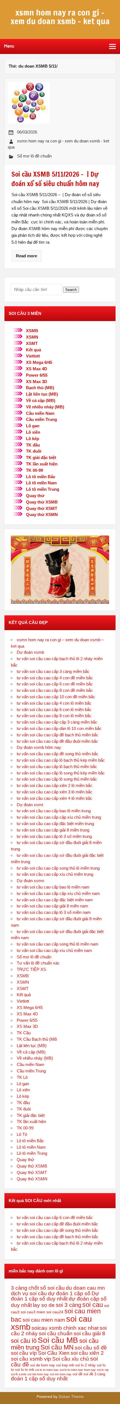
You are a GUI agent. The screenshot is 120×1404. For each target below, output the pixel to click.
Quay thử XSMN (42, 514)
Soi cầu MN (57, 1347)
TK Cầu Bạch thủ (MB (37, 1039)
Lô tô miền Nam (41, 482)
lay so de (44, 1305)
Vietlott (33, 356)
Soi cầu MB (58, 1340)
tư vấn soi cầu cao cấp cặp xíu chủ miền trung (59, 817)
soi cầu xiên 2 (87, 1353)
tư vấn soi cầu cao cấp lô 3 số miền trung (54, 836)
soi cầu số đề (91, 1348)
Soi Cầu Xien (53, 1353)
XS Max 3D (36, 381)
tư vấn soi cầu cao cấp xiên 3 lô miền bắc (54, 791)
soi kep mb (65, 1365)
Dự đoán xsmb (30, 652)
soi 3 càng (68, 1305)
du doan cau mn (85, 1288)
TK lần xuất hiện (41, 464)
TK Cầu (24, 1032)
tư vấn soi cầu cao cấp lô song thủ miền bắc (57, 779)
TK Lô (22, 1077)
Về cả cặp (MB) (40, 400)
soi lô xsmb (18, 1374)
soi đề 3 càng (94, 1374)
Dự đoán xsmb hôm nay (39, 747)
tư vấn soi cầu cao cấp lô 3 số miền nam (54, 912)
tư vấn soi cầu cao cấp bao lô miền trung (54, 810)
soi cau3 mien (33, 1312)
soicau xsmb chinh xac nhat (65, 1328)
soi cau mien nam (44, 1320)
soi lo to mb (24, 1370)
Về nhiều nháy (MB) (45, 406)
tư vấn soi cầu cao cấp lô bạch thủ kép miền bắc (61, 760)
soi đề (77, 1374)
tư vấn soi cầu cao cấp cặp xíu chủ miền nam (58, 893)
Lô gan (32, 425)
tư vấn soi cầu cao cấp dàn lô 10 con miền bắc (59, 728)
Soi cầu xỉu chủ (70, 1359)
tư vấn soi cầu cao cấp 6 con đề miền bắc (55, 684)
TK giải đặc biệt (41, 457)
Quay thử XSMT (41, 508)
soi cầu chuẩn (56, 1333)
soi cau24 (54, 1312)
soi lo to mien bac (47, 1369)
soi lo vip (103, 1369)
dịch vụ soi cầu (29, 1293)
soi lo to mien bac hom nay (78, 1369)
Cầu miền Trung (41, 419)
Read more (26, 255)
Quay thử (35, 495)
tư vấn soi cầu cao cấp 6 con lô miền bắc (54, 709)
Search (71, 290)
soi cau (92, 1304)
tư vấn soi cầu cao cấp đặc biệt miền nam (55, 899)
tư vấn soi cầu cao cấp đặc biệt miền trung (55, 823)
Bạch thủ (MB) (40, 387)
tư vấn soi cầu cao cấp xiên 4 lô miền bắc (54, 798)
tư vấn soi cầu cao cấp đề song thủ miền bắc (58, 753)
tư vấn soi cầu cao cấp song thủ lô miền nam (58, 944)
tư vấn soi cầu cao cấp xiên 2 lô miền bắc (54, 785)
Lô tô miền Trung (42, 489)
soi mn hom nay (60, 1374)
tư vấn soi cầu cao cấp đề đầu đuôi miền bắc (57, 741)
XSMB (32, 330)
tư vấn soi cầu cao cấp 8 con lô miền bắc (54, 715)
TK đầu (33, 445)
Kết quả (33, 349)
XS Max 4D (36, 368)
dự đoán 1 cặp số (69, 1293)
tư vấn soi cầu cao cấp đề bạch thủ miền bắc (58, 734)
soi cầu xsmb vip (31, 1359)
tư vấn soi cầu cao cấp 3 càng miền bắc (53, 671)
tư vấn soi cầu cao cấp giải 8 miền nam (52, 906)
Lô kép (32, 438)
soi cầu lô (24, 1340)
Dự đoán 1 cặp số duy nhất (55, 1296)
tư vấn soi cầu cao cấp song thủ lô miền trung (58, 868)
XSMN (32, 337)
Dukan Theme (71, 1397)
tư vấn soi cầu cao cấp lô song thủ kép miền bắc (61, 773)
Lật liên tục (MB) (42, 394)
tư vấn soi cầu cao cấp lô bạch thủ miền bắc (57, 766)
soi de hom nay (42, 1365)
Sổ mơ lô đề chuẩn (34, 156)
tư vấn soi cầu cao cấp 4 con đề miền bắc (55, 677)
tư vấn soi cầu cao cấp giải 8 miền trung (53, 830)
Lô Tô (22, 1134)
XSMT (32, 343)
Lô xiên (33, 432)
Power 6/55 (36, 375)
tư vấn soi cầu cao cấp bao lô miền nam (53, 887)
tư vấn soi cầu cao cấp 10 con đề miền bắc (56, 696)
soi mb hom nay (38, 1374)
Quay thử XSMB (42, 502)
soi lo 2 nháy (85, 1365)
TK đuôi (33, 451)
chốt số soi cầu (46, 1288)
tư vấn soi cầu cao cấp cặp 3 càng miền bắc (57, 722)
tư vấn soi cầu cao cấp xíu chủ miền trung (55, 874)
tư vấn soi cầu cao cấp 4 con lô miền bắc (54, 703)
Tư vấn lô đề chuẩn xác (38, 963)
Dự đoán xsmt (30, 804)
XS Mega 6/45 (39, 362)
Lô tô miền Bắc (40, 476)
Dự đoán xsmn (30, 880)
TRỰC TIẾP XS (31, 969)
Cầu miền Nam (40, 413)
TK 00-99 (34, 470)
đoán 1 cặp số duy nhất (39, 1378)
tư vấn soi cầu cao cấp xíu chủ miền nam (54, 950)
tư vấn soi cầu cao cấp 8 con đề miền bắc (55, 690)
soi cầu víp (24, 1353)
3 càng (19, 1288)
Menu (9, 46)
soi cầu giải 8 (89, 1333)
